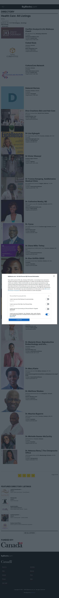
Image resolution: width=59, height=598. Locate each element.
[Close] (54, 276)
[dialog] (29, 299)
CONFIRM (19, 319)
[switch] (47, 299)
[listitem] (29, 296)
